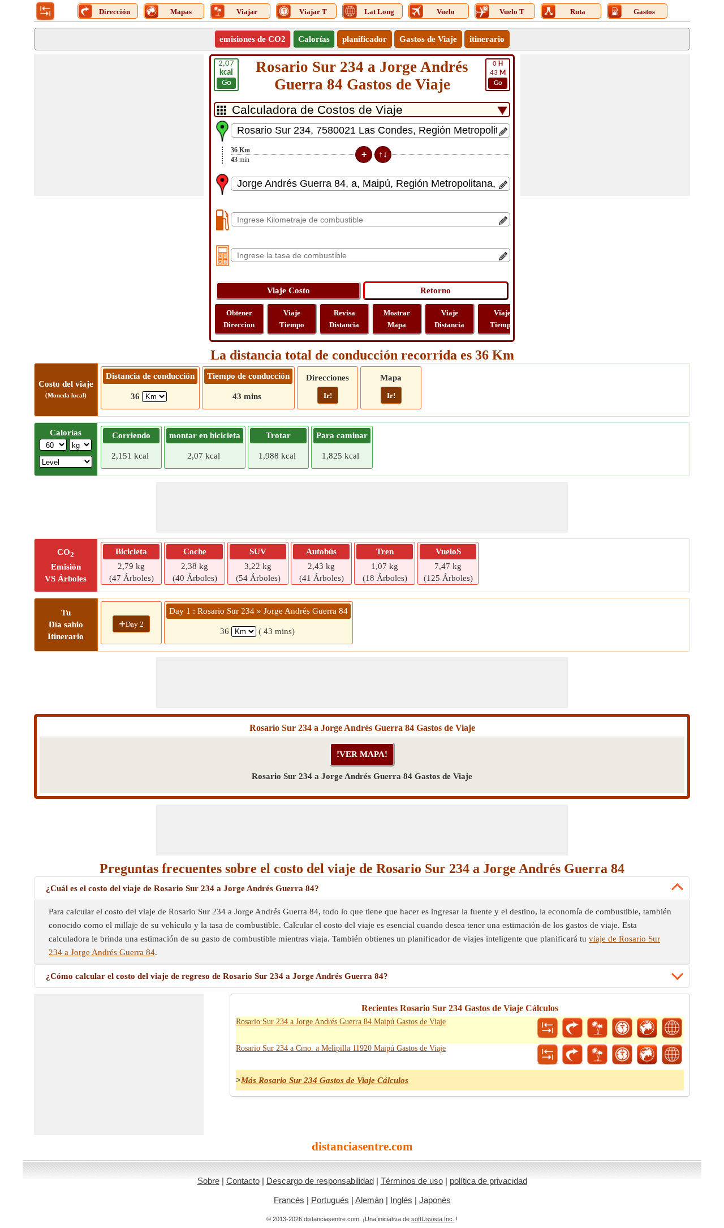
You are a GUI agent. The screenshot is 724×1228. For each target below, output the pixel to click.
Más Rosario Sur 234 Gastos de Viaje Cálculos (324, 1080)
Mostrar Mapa (396, 319)
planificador (364, 39)
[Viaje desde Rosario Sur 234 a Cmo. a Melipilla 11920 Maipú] (597, 1054)
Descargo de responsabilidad (320, 1181)
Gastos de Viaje (428, 39)
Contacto (243, 1181)
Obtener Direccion (239, 319)
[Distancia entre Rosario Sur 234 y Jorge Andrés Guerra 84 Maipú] (547, 1028)
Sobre (208, 1181)
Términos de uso (412, 1181)
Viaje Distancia (449, 319)
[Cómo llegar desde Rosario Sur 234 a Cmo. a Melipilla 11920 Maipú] (572, 1054)
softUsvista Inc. (432, 1219)
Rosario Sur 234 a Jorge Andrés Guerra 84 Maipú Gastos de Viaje (341, 1021)
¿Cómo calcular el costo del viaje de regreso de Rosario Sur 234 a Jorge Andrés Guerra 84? (217, 976)
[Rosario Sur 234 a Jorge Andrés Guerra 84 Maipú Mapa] (647, 1028)
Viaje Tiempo (291, 319)
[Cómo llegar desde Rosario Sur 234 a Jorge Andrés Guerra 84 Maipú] (572, 1028)
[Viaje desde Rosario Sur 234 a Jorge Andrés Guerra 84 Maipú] (597, 1028)
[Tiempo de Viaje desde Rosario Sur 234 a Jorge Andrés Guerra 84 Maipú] (622, 1028)
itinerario (487, 39)
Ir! (328, 395)
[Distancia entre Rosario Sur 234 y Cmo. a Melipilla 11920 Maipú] (547, 1054)
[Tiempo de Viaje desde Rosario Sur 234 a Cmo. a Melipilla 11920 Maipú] (622, 1054)
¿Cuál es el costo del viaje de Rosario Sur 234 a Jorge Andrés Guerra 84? (182, 888)
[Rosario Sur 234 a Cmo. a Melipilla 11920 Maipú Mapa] (647, 1054)
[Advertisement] (119, 125)
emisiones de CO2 (252, 39)
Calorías (314, 39)
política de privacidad (488, 1181)
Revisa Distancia (344, 319)
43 (498, 73)
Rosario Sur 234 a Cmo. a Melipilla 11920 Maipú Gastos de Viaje (341, 1048)
